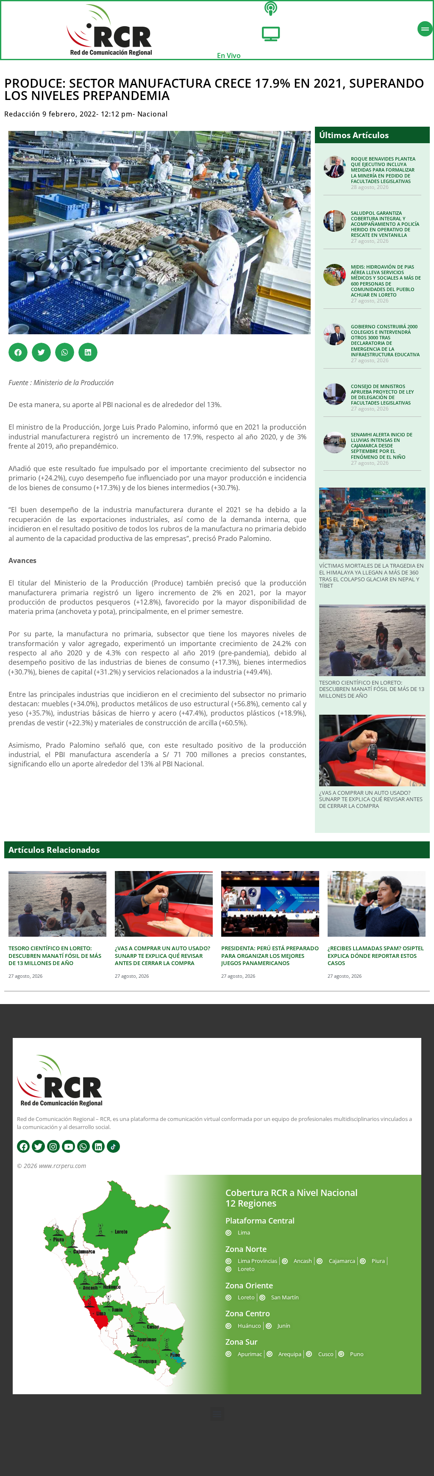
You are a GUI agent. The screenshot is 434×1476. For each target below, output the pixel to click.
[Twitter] (38, 1146)
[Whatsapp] (83, 1146)
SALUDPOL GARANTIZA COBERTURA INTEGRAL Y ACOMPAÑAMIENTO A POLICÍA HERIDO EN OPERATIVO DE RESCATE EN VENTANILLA (385, 224)
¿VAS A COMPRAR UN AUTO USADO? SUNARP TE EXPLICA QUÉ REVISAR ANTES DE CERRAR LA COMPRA (371, 799)
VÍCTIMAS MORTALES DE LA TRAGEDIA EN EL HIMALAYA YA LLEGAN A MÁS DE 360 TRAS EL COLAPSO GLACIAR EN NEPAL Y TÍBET (371, 575)
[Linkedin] (98, 1146)
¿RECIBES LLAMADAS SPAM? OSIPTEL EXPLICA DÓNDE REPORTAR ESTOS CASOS (376, 955)
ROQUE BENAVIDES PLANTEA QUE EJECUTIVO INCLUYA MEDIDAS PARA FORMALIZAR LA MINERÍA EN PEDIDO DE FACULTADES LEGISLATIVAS (383, 169)
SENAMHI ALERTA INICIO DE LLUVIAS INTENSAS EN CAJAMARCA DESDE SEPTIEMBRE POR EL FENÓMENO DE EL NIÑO (381, 445)
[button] (18, 352)
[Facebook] (23, 1146)
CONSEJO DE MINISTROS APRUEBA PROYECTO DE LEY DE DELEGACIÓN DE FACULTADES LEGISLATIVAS (382, 394)
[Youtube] (68, 1146)
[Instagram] (53, 1146)
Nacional (152, 114)
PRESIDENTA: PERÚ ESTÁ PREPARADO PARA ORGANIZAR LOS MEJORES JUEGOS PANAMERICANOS (270, 955)
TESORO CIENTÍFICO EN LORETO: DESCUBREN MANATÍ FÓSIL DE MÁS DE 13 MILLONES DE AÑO (371, 689)
